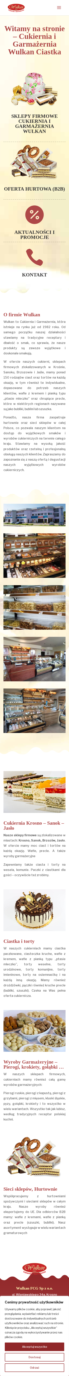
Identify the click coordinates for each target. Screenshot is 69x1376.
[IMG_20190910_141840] (34, 732)
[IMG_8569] (34, 628)
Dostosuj (34, 1357)
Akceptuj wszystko (34, 1346)
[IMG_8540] (34, 577)
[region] (34, 1336)
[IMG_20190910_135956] (34, 680)
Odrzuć (34, 1367)
